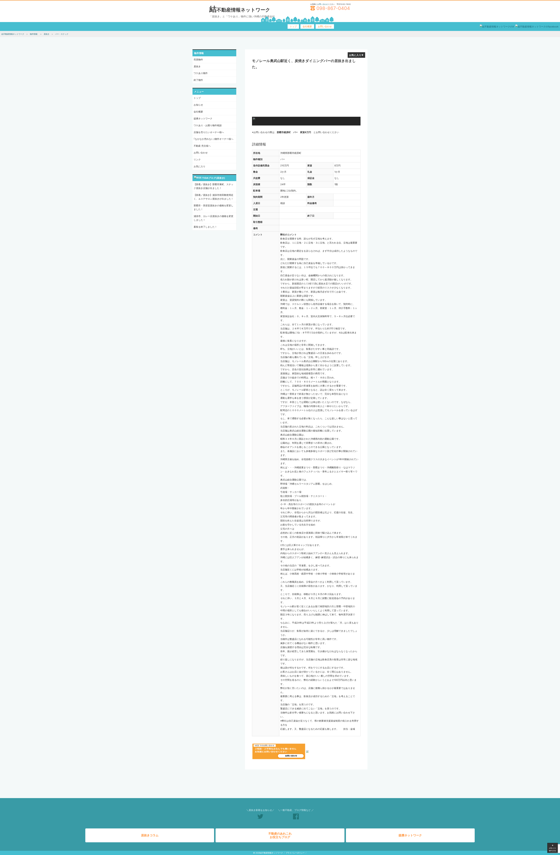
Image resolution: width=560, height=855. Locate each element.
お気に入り (355, 55)
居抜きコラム (150, 835)
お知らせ (198, 104)
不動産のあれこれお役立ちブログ (280, 835)
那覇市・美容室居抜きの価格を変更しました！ (213, 207)
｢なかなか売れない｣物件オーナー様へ (213, 138)
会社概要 (307, 26)
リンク (197, 159)
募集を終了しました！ (205, 226)
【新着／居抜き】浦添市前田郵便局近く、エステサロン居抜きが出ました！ (213, 197)
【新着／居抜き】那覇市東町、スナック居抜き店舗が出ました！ (213, 186)
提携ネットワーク (203, 118)
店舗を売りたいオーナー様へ (209, 132)
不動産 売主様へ (202, 145)
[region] (306, 98)
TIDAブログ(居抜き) (213, 178)
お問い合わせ (322, 4)
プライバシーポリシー (295, 853)
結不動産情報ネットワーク (239, 10)
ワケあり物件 (201, 73)
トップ (293, 26)
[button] (254, 121)
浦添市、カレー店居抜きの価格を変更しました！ (213, 218)
